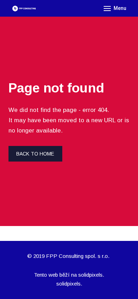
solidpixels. (91, 275)
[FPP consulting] (23, 8)
